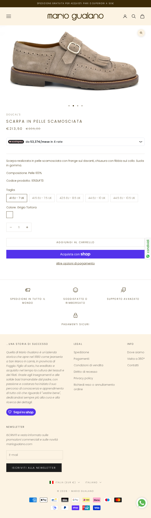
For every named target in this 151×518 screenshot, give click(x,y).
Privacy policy (83, 378)
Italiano (91, 482)
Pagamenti (81, 359)
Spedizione (81, 352)
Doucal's (13, 114)
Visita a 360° (136, 359)
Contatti (133, 365)
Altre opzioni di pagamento (75, 263)
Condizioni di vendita (88, 365)
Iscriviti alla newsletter (34, 468)
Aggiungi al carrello (75, 242)
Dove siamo (135, 352)
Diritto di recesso (85, 372)
